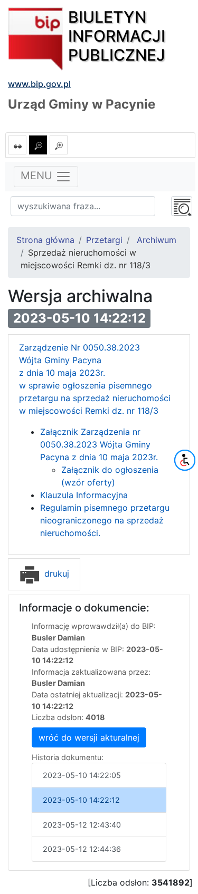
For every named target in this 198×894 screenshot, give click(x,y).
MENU (38, 176)
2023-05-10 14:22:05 (82, 775)
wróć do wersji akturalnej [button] (89, 737)
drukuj (55, 573)
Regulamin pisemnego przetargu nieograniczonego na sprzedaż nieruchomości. (104, 520)
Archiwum (156, 240)
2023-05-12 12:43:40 (82, 824)
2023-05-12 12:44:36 (82, 848)
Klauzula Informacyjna (84, 495)
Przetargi (104, 240)
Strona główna (45, 240)
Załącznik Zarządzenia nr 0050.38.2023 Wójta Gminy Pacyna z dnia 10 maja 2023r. (99, 444)
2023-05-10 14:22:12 (81, 799)
